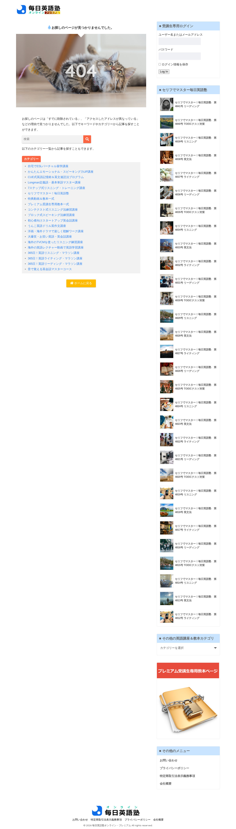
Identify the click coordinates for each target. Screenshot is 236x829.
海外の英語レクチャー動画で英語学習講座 (56, 247)
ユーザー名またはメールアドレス (181, 34)
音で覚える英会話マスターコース (50, 269)
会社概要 (166, 783)
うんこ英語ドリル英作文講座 (47, 226)
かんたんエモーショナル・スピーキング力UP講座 (60, 171)
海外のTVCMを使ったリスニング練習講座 (55, 242)
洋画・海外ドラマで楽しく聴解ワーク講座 (56, 231)
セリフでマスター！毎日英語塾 (48, 193)
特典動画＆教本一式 (41, 198)
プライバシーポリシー (174, 768)
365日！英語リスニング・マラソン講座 (53, 253)
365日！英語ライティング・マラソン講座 (55, 258)
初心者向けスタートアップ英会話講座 (53, 220)
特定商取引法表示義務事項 (177, 776)
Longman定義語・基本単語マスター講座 (54, 182)
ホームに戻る (82, 283)
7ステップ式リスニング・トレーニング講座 (56, 188)
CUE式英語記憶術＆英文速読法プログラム (56, 177)
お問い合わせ (168, 760)
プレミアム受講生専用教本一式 (48, 204)
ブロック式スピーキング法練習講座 (51, 215)
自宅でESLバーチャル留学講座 (48, 166)
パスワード (166, 49)
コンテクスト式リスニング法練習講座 (53, 209)
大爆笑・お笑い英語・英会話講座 (50, 236)
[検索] (87, 139)
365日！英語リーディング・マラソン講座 (55, 263)
